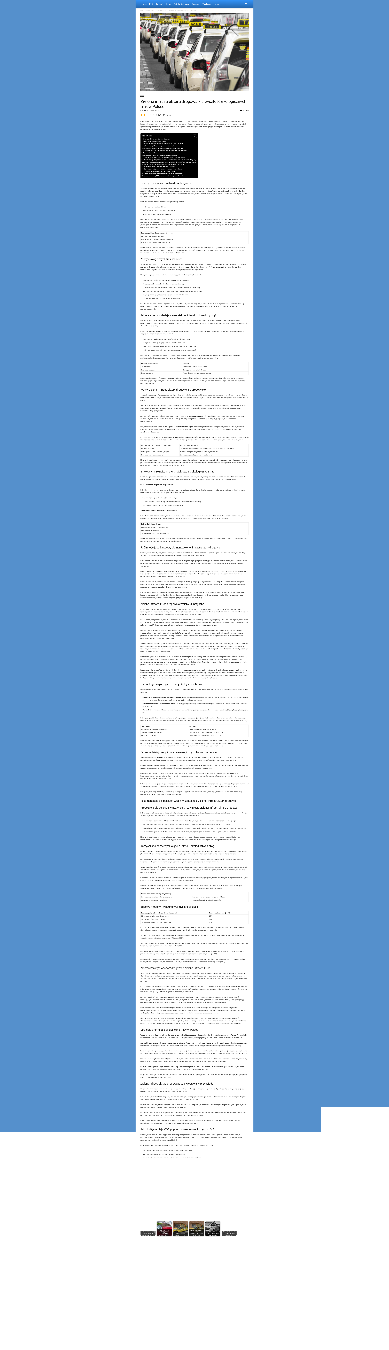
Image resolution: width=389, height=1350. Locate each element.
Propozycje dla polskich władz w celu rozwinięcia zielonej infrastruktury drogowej (169, 162)
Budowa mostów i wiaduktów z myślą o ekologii (159, 166)
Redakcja (195, 4)
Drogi (152, 10)
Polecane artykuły (244, 1348)
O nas (168, 4)
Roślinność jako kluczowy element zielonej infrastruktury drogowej (164, 150)
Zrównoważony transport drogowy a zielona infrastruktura (163, 169)
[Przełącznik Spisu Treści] (194, 136)
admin (146, 110)
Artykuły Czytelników (231, 1348)
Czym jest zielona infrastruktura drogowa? (156, 139)
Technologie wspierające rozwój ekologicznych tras (160, 155)
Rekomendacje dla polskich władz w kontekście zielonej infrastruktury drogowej (170, 160)
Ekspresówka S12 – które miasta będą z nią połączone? (161, 1244)
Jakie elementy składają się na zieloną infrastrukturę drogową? (163, 143)
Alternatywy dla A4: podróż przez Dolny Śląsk (231, 1244)
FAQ (151, 4)
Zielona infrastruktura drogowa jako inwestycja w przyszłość (163, 173)
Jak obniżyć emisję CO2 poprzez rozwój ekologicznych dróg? (163, 176)
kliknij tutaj (192, 1318)
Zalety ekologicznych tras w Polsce (154, 141)
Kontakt (217, 4)
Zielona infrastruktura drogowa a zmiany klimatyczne (160, 153)
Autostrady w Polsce (178, 1318)
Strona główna (144, 10)
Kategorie (159, 4)
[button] (246, 4)
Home (144, 4)
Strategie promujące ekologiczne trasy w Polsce (159, 171)
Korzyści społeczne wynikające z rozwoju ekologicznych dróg (164, 164)
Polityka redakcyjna (181, 4)
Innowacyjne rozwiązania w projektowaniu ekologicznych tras (163, 148)
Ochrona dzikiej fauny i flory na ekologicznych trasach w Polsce (164, 157)
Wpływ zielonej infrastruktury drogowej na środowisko (160, 146)
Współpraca (206, 4)
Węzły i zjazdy (216, 1326)
